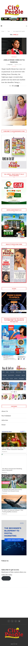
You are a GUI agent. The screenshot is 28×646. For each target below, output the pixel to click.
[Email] (19, 621)
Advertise (4, 420)
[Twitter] (12, 621)
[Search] (26, 26)
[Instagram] (16, 621)
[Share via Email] (18, 86)
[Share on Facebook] (12, 86)
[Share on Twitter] (14, 86)
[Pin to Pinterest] (16, 86)
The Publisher (6, 416)
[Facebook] (9, 621)
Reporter (10, 64)
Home (2, 31)
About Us (4, 411)
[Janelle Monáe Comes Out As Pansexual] (14, 46)
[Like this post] (10, 86)
